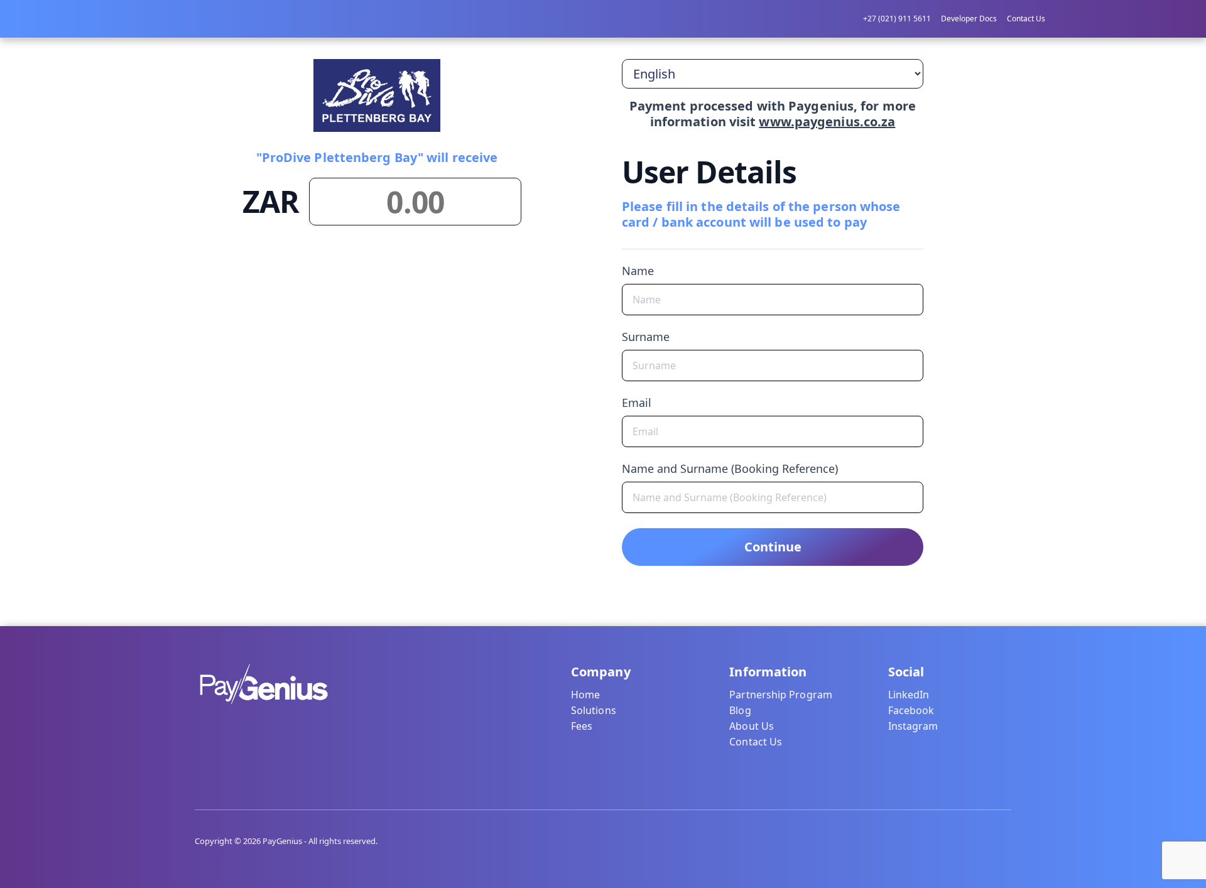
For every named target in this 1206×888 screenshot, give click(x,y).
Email (636, 402)
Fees (581, 726)
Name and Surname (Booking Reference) (730, 468)
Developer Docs (969, 18)
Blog (740, 710)
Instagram (913, 726)
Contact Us (1026, 18)
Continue (772, 546)
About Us (751, 726)
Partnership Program (780, 694)
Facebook (911, 710)
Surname (646, 336)
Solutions (593, 710)
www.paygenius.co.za (827, 121)
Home (585, 694)
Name (638, 270)
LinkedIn (909, 694)
